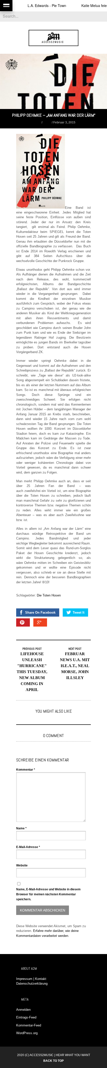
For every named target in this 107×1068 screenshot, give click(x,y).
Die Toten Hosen (49, 595)
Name (21, 828)
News (47, 122)
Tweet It (78, 612)
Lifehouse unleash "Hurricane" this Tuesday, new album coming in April (32, 672)
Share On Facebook (40, 612)
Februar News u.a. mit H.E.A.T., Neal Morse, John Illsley (75, 666)
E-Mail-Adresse (28, 847)
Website (22, 865)
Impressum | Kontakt (31, 979)
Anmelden (23, 1010)
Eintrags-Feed (26, 1017)
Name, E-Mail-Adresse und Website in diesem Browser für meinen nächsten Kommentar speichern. (48, 894)
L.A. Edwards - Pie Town (39, 5)
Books (36, 122)
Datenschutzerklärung (32, 983)
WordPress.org (27, 1033)
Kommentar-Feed (28, 1025)
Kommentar (25, 769)
